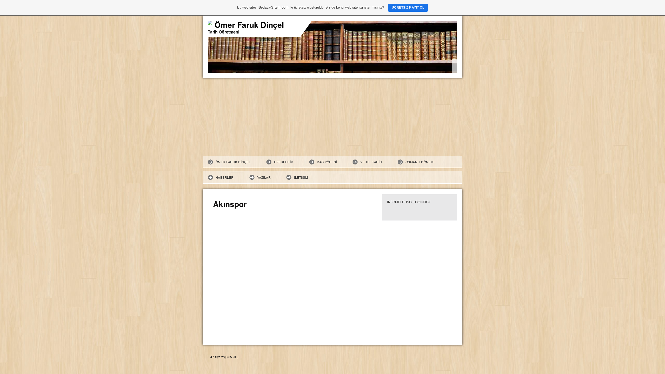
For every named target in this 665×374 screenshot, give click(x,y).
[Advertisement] (332, 117)
